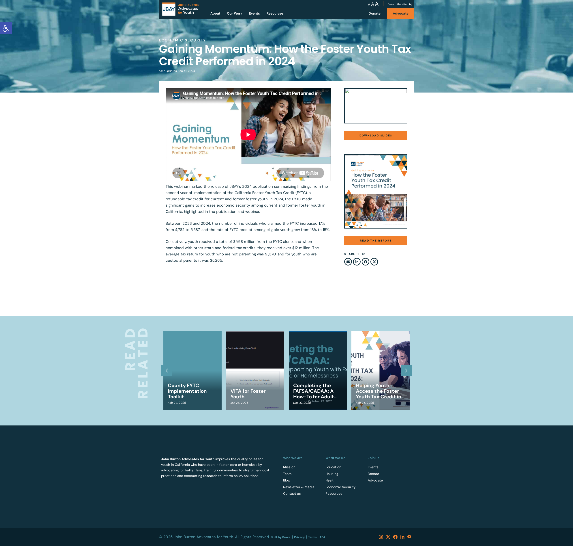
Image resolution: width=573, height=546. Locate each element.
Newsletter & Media (298, 487)
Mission (289, 467)
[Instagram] (381, 537)
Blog (286, 480)
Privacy (299, 537)
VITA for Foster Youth (248, 393)
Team (287, 474)
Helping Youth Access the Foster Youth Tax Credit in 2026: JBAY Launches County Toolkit (378, 391)
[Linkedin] (402, 537)
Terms (312, 537)
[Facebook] (395, 537)
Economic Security (340, 487)
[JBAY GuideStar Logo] (409, 537)
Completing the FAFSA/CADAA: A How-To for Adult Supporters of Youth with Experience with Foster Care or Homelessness (317, 391)
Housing (331, 474)
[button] (348, 261)
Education (333, 467)
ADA (322, 537)
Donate (373, 474)
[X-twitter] (388, 537)
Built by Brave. (281, 537)
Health (330, 480)
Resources (333, 493)
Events (373, 467)
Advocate (375, 480)
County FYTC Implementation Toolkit (187, 391)
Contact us (292, 493)
